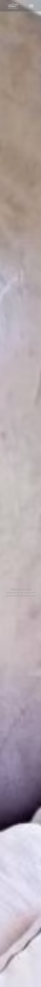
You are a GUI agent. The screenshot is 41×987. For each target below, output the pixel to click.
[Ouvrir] (31, 5)
